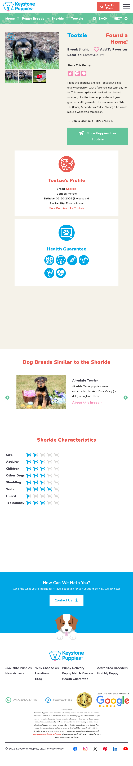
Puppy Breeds (33, 18)
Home (10, 18)
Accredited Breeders (112, 668)
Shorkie (58, 18)
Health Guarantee (75, 679)
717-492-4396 (25, 700)
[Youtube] (125, 749)
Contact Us (64, 600)
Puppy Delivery (73, 668)
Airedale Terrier (85, 380)
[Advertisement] (66, 315)
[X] (95, 749)
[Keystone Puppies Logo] (66, 656)
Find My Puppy (107, 673)
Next (118, 18)
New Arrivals (14, 673)
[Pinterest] (105, 749)
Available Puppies (18, 668)
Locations (42, 673)
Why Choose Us (47, 668)
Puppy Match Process (78, 673)
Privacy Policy (55, 749)
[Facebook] (75, 749)
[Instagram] (85, 749)
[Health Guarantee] (66, 233)
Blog (38, 679)
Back (103, 18)
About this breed (86, 402)
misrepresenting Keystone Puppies (47, 734)
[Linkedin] (115, 749)
